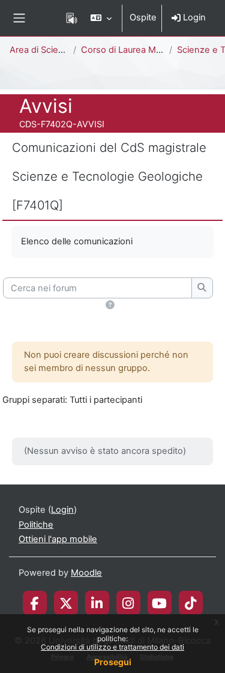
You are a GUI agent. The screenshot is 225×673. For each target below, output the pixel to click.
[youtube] (159, 602)
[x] (66, 602)
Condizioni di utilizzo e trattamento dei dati (112, 646)
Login (193, 17)
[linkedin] (97, 602)
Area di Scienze (42, 49)
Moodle (86, 572)
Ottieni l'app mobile (58, 539)
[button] (101, 18)
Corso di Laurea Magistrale (136, 49)
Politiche (36, 524)
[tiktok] (190, 602)
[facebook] (35, 602)
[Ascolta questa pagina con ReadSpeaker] (72, 18)
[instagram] (128, 602)
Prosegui (112, 662)
